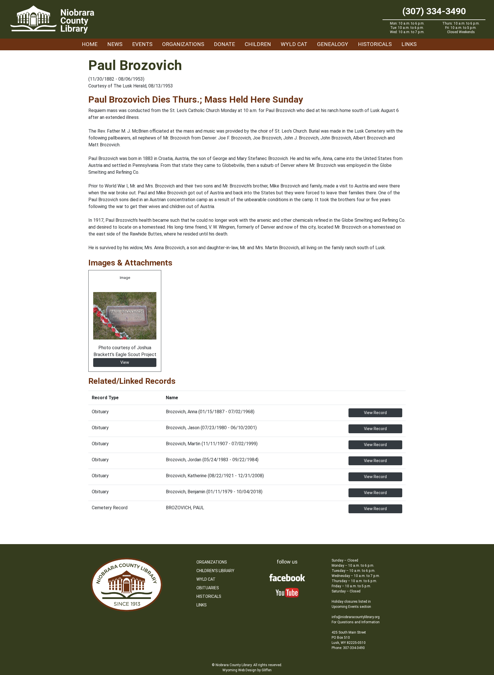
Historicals (375, 44)
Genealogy (332, 44)
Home (89, 44)
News (114, 44)
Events (142, 44)
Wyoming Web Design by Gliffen (247, 670)
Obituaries (207, 588)
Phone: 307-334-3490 (348, 648)
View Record (375, 412)
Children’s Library (215, 570)
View (124, 362)
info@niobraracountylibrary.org (356, 617)
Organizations (183, 44)
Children (258, 44)
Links (409, 44)
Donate (224, 44)
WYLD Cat (294, 44)
